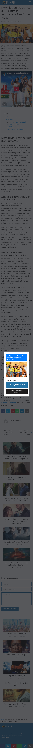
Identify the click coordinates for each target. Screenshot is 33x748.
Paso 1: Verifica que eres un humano (17, 385)
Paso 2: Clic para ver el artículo (16, 391)
